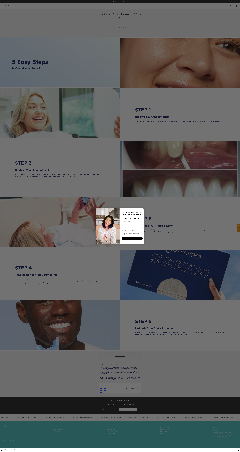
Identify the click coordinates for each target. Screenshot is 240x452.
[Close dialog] (143, 208)
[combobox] (124, 230)
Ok (234, 450)
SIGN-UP (132, 238)
